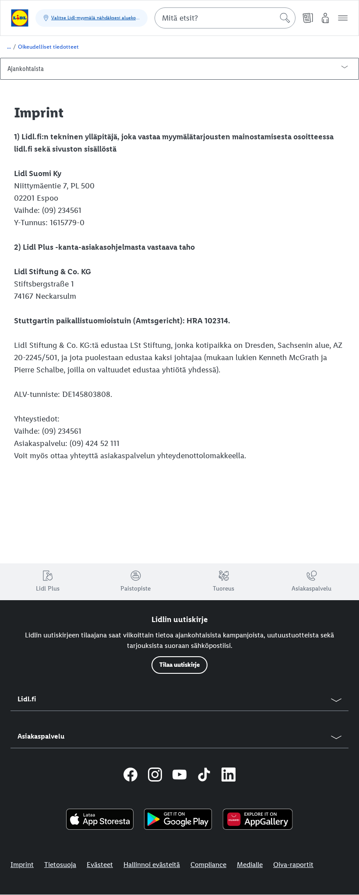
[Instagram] (155, 776)
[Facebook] (130, 776)
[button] (343, 18)
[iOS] (100, 819)
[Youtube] (179, 776)
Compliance (208, 864)
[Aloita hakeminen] (285, 18)
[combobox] (225, 17)
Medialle (250, 864)
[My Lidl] (325, 18)
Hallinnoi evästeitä (151, 864)
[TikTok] (204, 776)
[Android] (178, 819)
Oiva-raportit (293, 864)
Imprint (22, 864)
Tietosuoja (60, 864)
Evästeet (100, 864)
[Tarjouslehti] (308, 18)
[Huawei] (257, 819)
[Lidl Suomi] (19, 18)
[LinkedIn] (229, 776)
